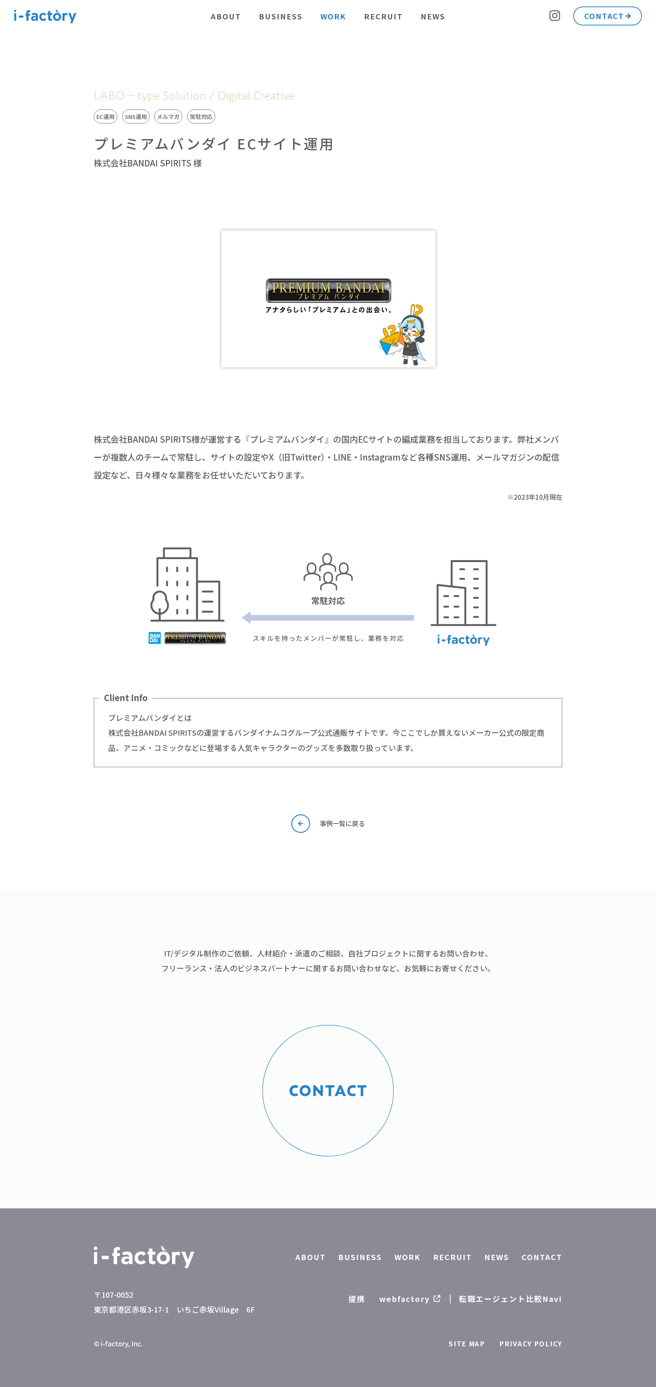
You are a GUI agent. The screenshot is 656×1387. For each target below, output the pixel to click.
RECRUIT (383, 16)
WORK (333, 16)
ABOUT (226, 16)
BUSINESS (281, 16)
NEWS (433, 16)
